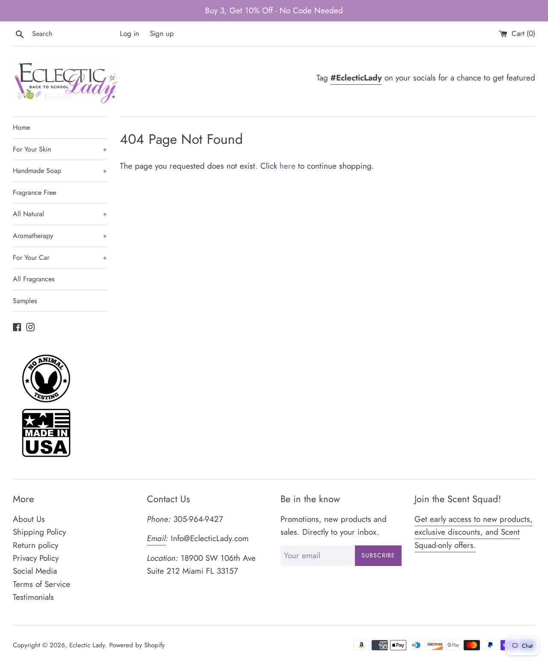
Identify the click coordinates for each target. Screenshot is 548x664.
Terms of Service (41, 584)
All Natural (60, 214)
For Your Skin (60, 149)
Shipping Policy (39, 532)
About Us (29, 519)
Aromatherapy (60, 236)
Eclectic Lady (87, 645)
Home (21, 127)
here (287, 166)
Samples (25, 301)
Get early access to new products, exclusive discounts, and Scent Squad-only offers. (473, 532)
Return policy (35, 545)
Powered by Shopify (137, 645)
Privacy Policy (36, 558)
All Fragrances (33, 279)
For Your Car (60, 257)
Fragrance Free (34, 192)
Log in (129, 33)
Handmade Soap (60, 171)
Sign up (162, 33)
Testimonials (33, 597)
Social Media (35, 571)
